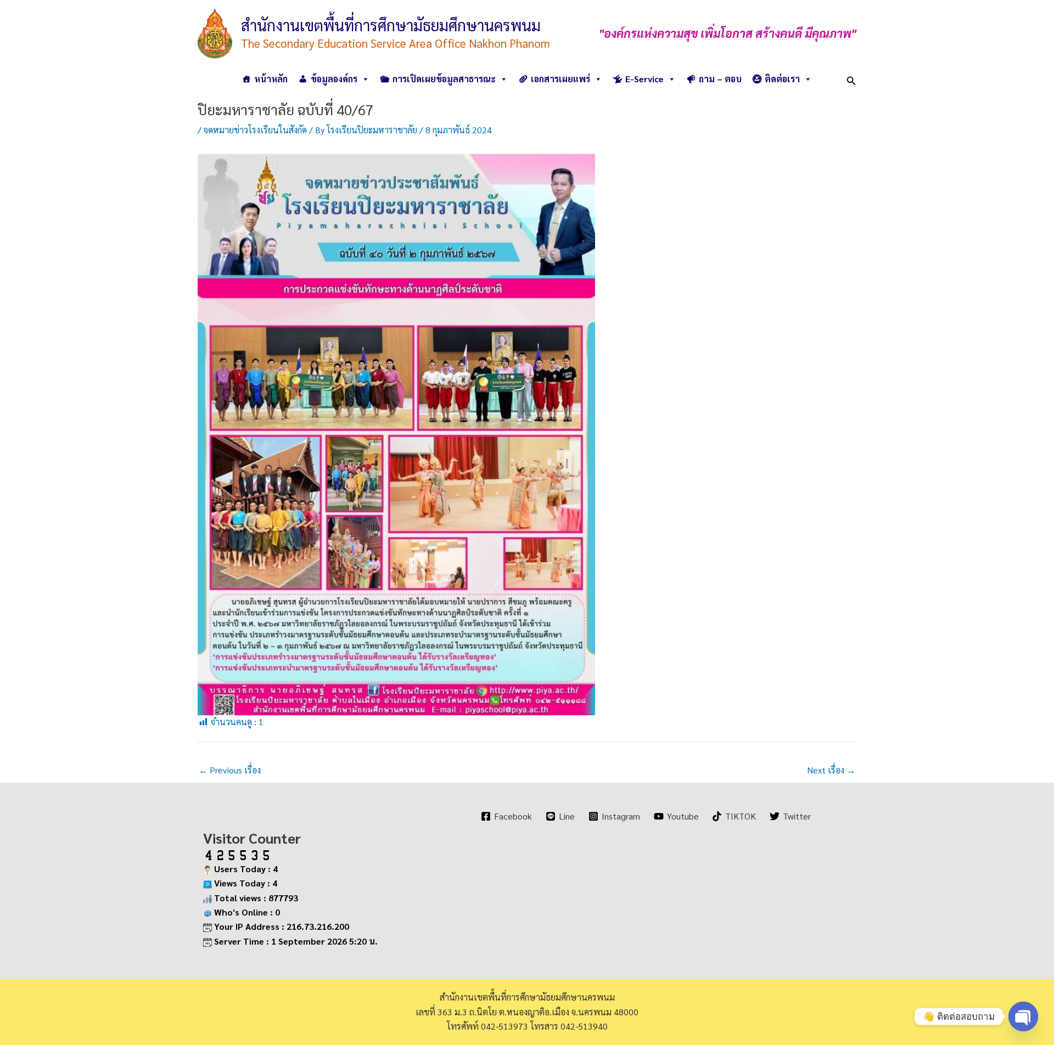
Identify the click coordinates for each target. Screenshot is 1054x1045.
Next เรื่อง (831, 770)
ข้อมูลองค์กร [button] (334, 78)
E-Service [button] (644, 78)
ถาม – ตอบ (720, 78)
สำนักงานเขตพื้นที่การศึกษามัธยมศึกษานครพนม (391, 25)
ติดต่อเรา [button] (782, 78)
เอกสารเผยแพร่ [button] (560, 78)
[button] (851, 79)
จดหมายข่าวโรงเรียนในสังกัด (255, 129)
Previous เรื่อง (230, 770)
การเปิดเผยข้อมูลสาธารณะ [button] (444, 78)
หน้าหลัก (271, 78)
